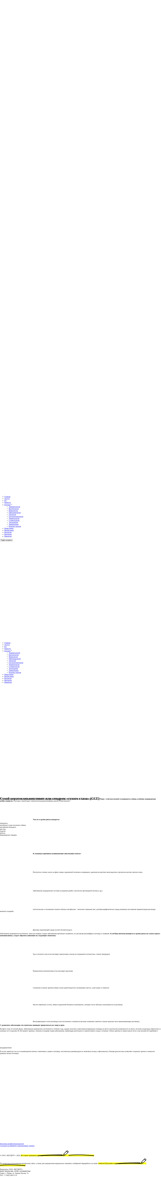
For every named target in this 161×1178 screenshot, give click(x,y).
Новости (7, 502)
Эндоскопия (13, 522)
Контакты (8, 534)
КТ (5, 501)
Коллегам (8, 532)
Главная (7, 497)
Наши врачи (8, 528)
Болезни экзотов (15, 526)
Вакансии (8, 536)
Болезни (7, 505)
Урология (12, 515)
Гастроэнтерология (16, 516)
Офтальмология (15, 513)
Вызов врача (9, 530)
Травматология (14, 507)
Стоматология (14, 520)
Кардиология (14, 509)
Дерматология (14, 518)
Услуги (7, 499)
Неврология (13, 511)
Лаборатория (13, 524)
